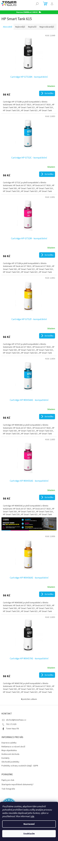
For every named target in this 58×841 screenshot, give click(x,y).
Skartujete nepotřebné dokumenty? (17, 784)
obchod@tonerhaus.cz (16, 719)
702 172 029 (11, 724)
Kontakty (5, 758)
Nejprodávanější (47, 26)
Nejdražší (32, 26)
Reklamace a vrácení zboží (13, 746)
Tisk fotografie (8, 789)
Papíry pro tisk (7, 780)
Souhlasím (29, 833)
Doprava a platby (9, 742)
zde (32, 816)
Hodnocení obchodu (10, 754)
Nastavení (29, 824)
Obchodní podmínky (10, 761)
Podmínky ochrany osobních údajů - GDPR (19, 765)
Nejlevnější (20, 26)
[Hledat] (37, 4)
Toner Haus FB (12, 728)
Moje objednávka (9, 750)
